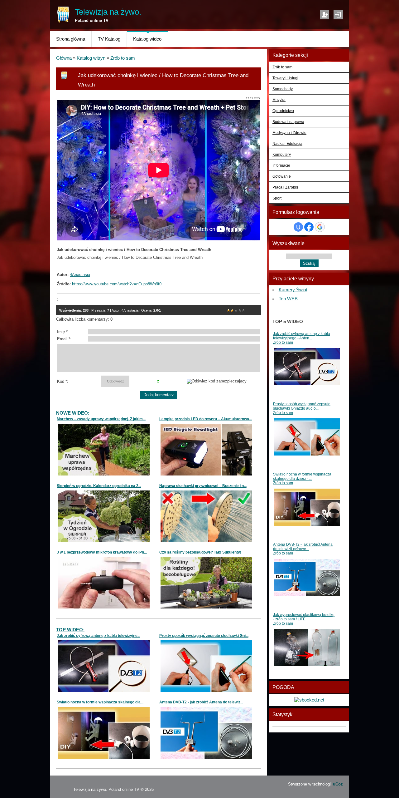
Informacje (281, 165)
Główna (64, 58)
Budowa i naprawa (288, 122)
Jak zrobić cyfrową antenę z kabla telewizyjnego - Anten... (301, 336)
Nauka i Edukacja (287, 143)
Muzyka (279, 100)
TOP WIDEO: (70, 629)
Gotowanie (281, 176)
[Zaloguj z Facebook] (309, 227)
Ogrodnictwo (283, 111)
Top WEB (288, 298)
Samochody (282, 89)
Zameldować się (324, 14)
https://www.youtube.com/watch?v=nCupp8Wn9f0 (116, 284)
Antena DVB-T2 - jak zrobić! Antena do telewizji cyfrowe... (303, 546)
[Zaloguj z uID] (298, 227)
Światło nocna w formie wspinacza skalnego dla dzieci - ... (302, 476)
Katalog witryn (91, 58)
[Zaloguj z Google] (320, 227)
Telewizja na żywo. (108, 12)
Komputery (281, 154)
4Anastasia (130, 310)
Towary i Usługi (285, 78)
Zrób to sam (122, 58)
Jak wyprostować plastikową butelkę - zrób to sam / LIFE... (303, 617)
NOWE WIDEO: (72, 413)
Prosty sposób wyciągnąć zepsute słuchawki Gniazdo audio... (301, 406)
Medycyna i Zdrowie (289, 133)
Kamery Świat (293, 289)
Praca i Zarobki (285, 187)
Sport (276, 198)
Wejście (338, 14)
